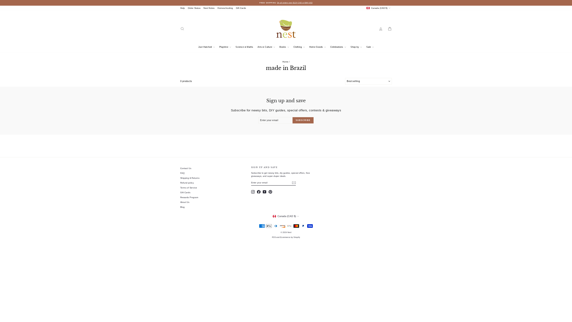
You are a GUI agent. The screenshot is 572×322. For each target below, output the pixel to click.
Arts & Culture (265, 47)
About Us (184, 202)
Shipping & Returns (189, 178)
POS (274, 237)
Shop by (355, 47)
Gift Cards (241, 8)
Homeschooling (225, 8)
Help (182, 8)
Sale (369, 47)
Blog (182, 207)
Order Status (194, 8)
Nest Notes (208, 8)
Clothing (298, 47)
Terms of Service (188, 187)
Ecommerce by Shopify (290, 237)
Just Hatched (205, 47)
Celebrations (337, 47)
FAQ (182, 173)
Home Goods (316, 47)
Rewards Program (189, 197)
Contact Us (185, 168)
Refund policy (187, 183)
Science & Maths (244, 47)
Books (283, 47)
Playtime (224, 47)
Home (285, 62)
